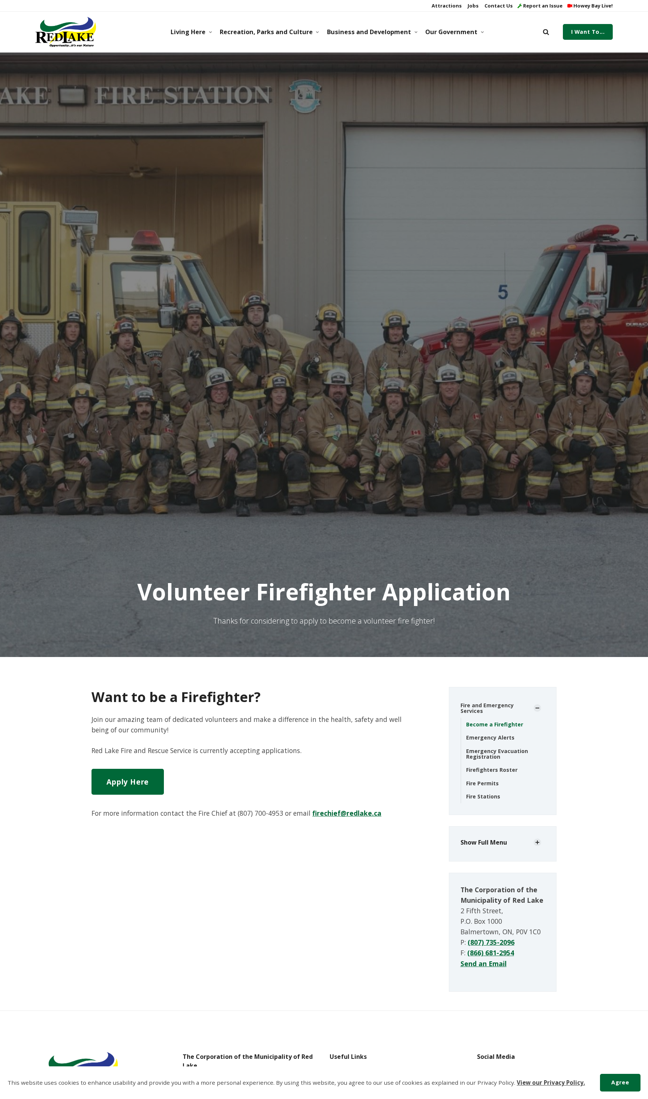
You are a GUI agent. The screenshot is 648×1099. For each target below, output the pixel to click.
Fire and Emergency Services (487, 708)
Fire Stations (483, 796)
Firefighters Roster (492, 769)
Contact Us (498, 5)
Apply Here (127, 782)
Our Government (451, 32)
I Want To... (588, 31)
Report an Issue (542, 5)
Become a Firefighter (494, 724)
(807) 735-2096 (491, 942)
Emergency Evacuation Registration (497, 753)
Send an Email (483, 963)
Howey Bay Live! (592, 5)
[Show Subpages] (537, 708)
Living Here (188, 32)
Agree (620, 1082)
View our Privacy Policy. (551, 1082)
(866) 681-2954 (490, 952)
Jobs (472, 5)
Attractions (446, 5)
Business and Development (369, 32)
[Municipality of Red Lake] (65, 32)
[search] (546, 32)
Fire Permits (482, 783)
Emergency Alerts (490, 737)
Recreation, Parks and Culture (266, 32)
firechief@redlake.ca (346, 813)
